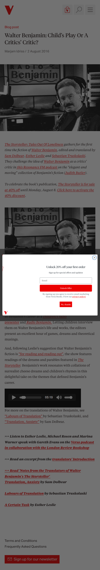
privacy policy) (79, 296)
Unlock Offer (66, 288)
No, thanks (66, 304)
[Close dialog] (94, 257)
